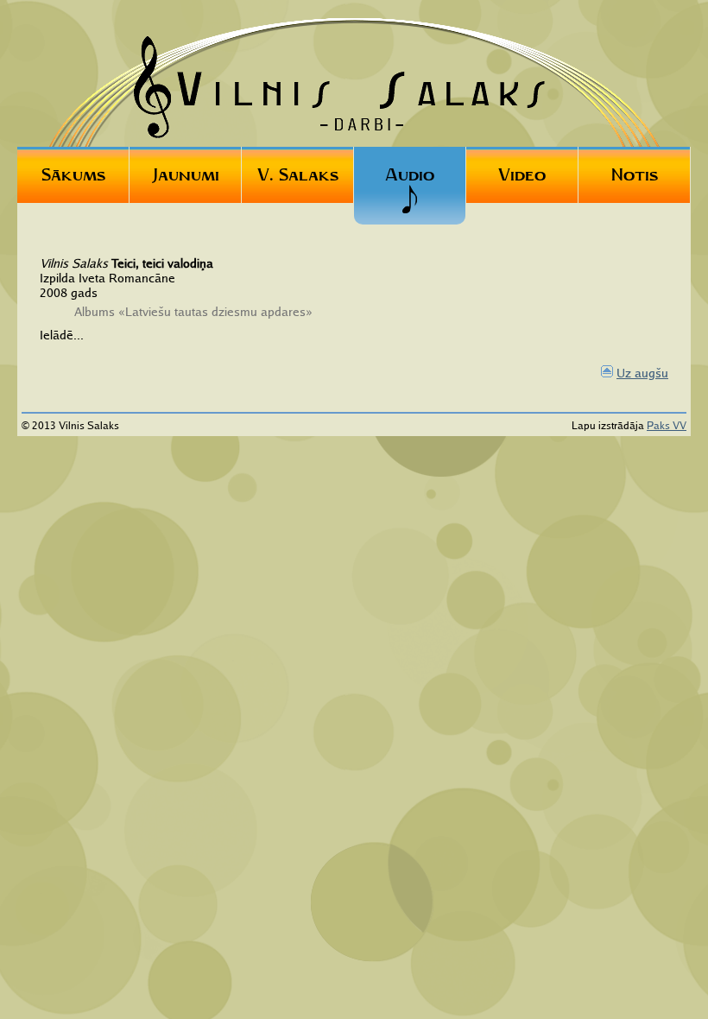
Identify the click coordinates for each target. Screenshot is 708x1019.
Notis (634, 174)
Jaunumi (185, 174)
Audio (409, 174)
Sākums (73, 174)
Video (522, 174)
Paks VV (666, 425)
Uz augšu (642, 372)
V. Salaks (297, 174)
